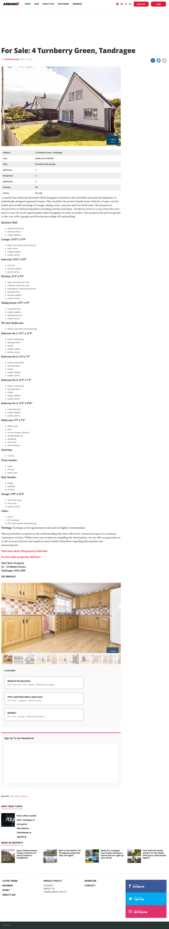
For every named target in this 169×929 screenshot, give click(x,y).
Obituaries (63, 4)
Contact (90, 885)
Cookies (48, 885)
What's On (8, 895)
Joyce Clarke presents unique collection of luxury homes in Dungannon (27, 854)
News (28, 4)
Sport (6, 890)
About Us (49, 889)
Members (77, 4)
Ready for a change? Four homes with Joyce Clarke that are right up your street (112, 854)
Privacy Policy (53, 881)
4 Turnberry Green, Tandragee (48, 152)
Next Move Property (18, 796)
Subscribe (141, 4)
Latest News (10, 881)
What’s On (48, 4)
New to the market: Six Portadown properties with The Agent (70, 853)
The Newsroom (11, 59)
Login (158, 4)
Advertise (90, 881)
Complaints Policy (55, 892)
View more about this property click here (24, 551)
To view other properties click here (21, 557)
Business (7, 885)
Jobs (36, 4)
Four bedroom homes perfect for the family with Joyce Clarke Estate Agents (154, 854)
